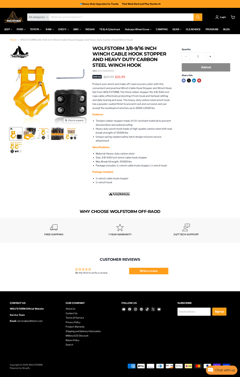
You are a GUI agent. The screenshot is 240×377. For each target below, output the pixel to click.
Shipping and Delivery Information (83, 331)
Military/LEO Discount (77, 335)
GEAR (176, 29)
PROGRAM (212, 29)
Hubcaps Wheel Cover (137, 29)
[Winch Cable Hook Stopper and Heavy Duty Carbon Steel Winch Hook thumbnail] (15, 133)
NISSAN (89, 29)
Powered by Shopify (20, 368)
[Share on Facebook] (184, 80)
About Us (70, 308)
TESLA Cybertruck (109, 29)
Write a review (149, 271)
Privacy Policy (73, 322)
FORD (20, 29)
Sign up (219, 311)
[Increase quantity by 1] (211, 56)
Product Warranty (75, 326)
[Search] (197, 17)
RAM (49, 29)
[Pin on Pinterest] (199, 80)
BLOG (226, 29)
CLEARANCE (193, 29)
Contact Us (71, 313)
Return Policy (72, 340)
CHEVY (62, 29)
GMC (76, 29)
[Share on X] (189, 80)
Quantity (186, 49)
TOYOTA (35, 29)
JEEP (7, 29)
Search (69, 344)
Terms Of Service (75, 317)
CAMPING (162, 29)
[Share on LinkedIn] (194, 80)
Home (13, 40)
